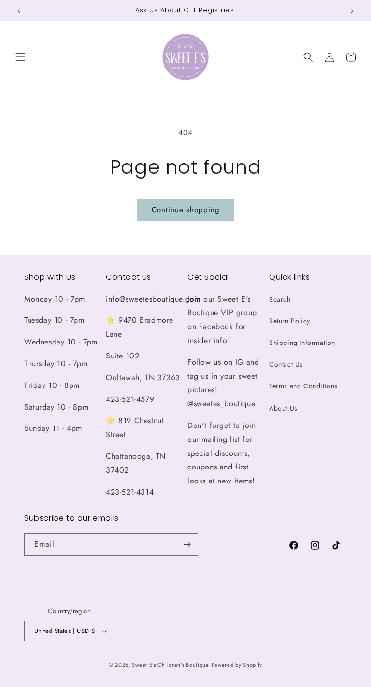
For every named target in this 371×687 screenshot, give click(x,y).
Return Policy (289, 321)
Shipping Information (302, 342)
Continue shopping (186, 210)
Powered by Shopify (237, 665)
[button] (20, 57)
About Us (283, 408)
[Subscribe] (187, 544)
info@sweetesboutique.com (153, 298)
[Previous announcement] (18, 10)
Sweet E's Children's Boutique (170, 665)
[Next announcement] (352, 10)
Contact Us (286, 364)
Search (280, 299)
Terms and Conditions (303, 386)
